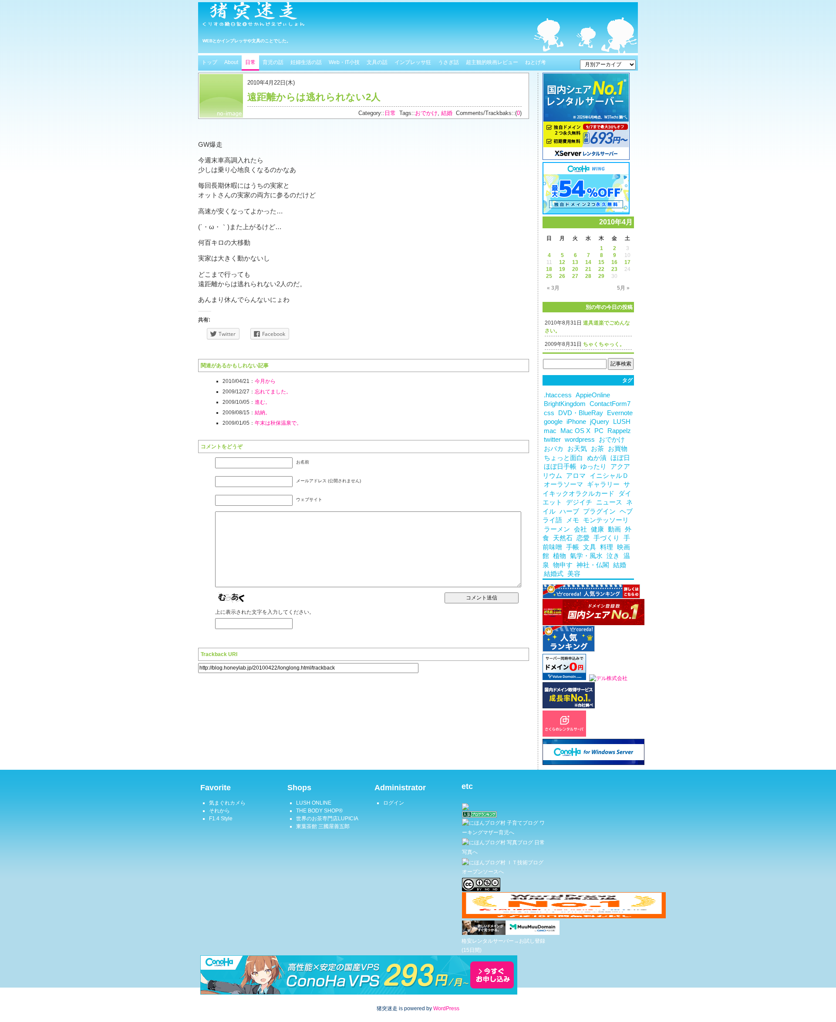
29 (601, 276)
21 (588, 269)
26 (562, 276)
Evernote (620, 412)
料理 (606, 547)
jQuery (599, 421)
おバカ (553, 448)
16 (614, 262)
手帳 (572, 547)
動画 (614, 529)
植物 (559, 555)
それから (219, 811)
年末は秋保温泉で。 (278, 423)
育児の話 (273, 62)
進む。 (262, 402)
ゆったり (593, 466)
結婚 (446, 113)
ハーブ (569, 511)
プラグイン (599, 511)
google (553, 421)
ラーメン (557, 529)
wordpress (580, 439)
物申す (563, 565)
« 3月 (553, 288)
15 (601, 262)
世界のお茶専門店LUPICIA (327, 819)
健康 (597, 529)
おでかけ (426, 113)
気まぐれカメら (227, 803)
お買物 (617, 448)
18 (549, 269)
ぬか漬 (597, 457)
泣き (613, 555)
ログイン (393, 803)
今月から (265, 381)
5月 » (623, 288)
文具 (589, 547)
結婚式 (553, 573)
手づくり (606, 538)
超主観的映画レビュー (492, 62)
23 (614, 269)
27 (575, 276)
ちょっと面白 (563, 457)
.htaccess (558, 395)
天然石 (563, 538)
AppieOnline (593, 395)
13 (575, 262)
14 (588, 262)
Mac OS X (575, 430)
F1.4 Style (221, 819)
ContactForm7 (610, 403)
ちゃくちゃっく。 (604, 344)
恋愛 (583, 538)
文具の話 (377, 62)
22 (601, 269)
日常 (250, 62)
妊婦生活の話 (306, 62)
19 (562, 269)
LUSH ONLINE (313, 803)
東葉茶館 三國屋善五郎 (323, 826)
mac (550, 430)
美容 (573, 573)
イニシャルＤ (609, 475)
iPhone (576, 421)
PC (598, 430)
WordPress (446, 1008)
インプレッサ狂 (412, 62)
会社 (580, 529)
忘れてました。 (273, 392)
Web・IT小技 (344, 62)
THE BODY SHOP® (319, 811)
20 (575, 269)
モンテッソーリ (606, 520)
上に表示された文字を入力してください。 (264, 612)
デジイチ (579, 502)
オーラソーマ (563, 484)
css (549, 412)
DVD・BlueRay (580, 412)
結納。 (262, 412)
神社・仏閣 (592, 565)
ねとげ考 (535, 62)
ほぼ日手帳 (560, 466)
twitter (552, 439)
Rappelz (619, 430)
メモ (572, 520)
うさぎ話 (448, 62)
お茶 (597, 448)
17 (627, 262)
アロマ (576, 475)
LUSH (621, 421)
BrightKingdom (565, 403)
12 (562, 262)
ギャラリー (603, 484)
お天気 (577, 448)
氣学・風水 (586, 555)
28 (588, 276)
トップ (209, 62)
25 (549, 276)
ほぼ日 (620, 457)
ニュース (609, 502)
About (231, 62)
